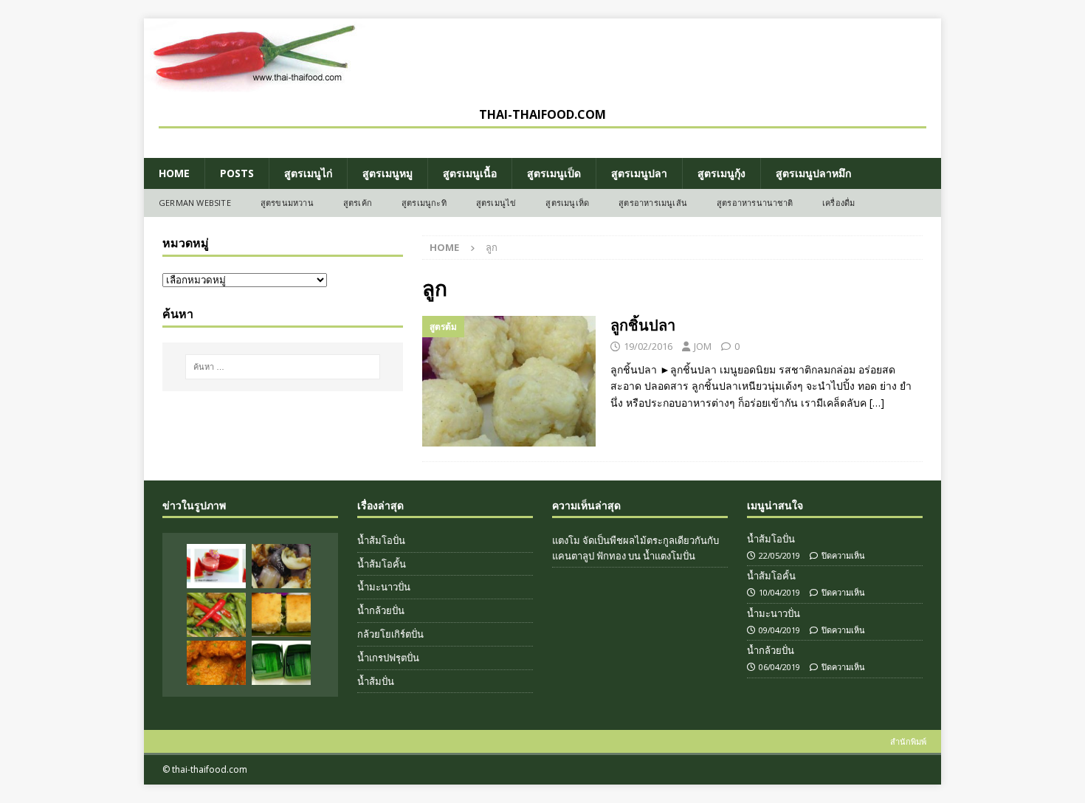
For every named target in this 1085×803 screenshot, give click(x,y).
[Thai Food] (254, 84)
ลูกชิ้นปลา (642, 325)
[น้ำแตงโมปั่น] (216, 566)
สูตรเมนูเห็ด (567, 202)
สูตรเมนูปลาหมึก (813, 173)
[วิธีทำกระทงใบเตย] (281, 663)
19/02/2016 (648, 346)
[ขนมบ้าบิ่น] (281, 615)
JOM (703, 346)
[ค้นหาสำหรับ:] (282, 366)
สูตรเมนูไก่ (308, 173)
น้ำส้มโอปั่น (381, 540)
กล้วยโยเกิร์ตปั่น (390, 634)
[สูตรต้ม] (509, 381)
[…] (876, 403)
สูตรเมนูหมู (387, 173)
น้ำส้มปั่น (375, 681)
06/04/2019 (779, 666)
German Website (195, 202)
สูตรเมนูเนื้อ (470, 173)
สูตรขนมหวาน (287, 202)
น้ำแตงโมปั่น (669, 555)
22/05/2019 (779, 555)
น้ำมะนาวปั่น (383, 586)
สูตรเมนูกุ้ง (721, 173)
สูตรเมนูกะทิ (424, 202)
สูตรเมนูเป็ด (554, 173)
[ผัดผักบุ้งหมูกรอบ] (216, 615)
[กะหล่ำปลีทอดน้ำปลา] (281, 566)
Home (174, 173)
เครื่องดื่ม (838, 202)
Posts (237, 173)
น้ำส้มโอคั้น (381, 564)
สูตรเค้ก (357, 202)
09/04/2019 (779, 629)
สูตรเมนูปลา (639, 173)
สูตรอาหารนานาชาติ (755, 202)
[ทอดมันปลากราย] (216, 663)
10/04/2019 (779, 592)
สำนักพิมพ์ (908, 741)
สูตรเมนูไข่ (496, 202)
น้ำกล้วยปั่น (380, 610)
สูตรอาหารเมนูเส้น (653, 202)
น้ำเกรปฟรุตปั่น (388, 657)
